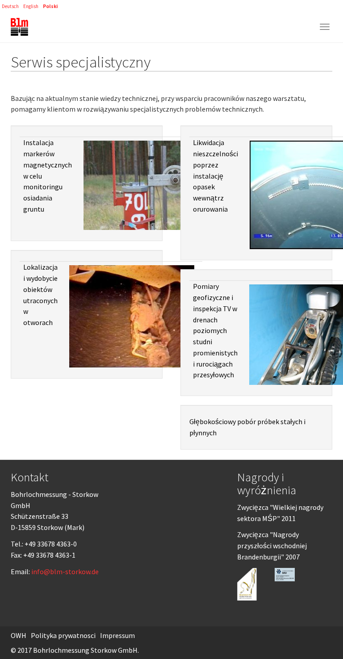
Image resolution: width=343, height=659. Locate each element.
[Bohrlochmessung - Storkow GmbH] (19, 26)
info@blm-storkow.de (65, 571)
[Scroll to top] (314, 630)
